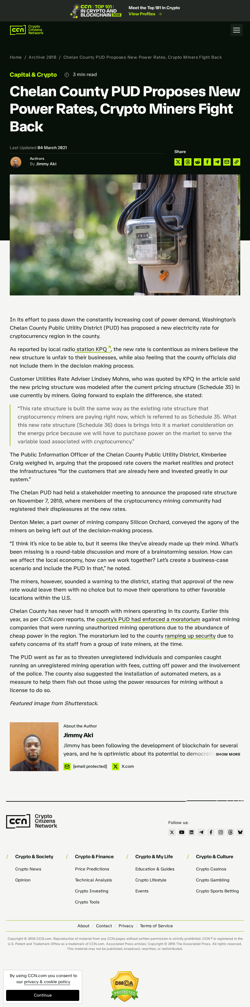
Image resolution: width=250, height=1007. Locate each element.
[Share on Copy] (236, 162)
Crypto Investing (91, 891)
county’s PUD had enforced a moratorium (148, 619)
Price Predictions (92, 869)
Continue (43, 995)
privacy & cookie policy (47, 981)
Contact (104, 925)
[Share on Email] (226, 162)
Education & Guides (154, 869)
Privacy (126, 925)
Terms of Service (156, 925)
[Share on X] (178, 162)
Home (16, 57)
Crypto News (28, 869)
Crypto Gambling (212, 880)
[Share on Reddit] (197, 162)
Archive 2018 (42, 57)
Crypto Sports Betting (217, 891)
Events (141, 891)
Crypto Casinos (211, 869)
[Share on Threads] (187, 162)
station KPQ (91, 349)
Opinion (22, 880)
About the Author (80, 726)
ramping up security (190, 635)
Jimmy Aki (46, 164)
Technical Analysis (93, 880)
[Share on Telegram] (217, 162)
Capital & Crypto (33, 74)
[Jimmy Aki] (34, 746)
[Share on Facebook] (207, 162)
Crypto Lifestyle (150, 880)
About (83, 925)
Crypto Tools (87, 902)
